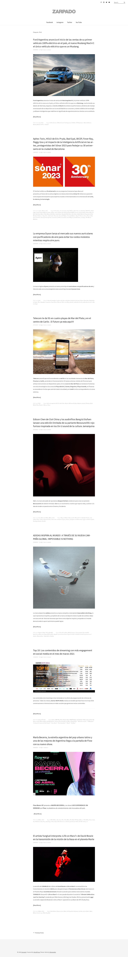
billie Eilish (53, 819)
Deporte (40, 632)
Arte (39, 517)
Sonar (85, 215)
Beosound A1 (71, 517)
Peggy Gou (45, 215)
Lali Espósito (79, 719)
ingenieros (48, 302)
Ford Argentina (67, 122)
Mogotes (79, 403)
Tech (42, 122)
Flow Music (66, 819)
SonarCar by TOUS (56, 217)
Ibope (61, 719)
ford (63, 122)
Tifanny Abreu (40, 636)
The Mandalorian (50, 721)
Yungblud (48, 913)
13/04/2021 (35, 657)
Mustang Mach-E (37, 124)
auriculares (67, 300)
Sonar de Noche (36, 217)
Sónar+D (43, 217)
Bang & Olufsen (64, 517)
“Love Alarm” (54, 723)
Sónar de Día (90, 215)
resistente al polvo (90, 519)
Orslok (78, 214)
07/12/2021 (35, 429)
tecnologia (83, 217)
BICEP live (88, 210)
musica (39, 210)
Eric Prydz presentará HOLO (68, 212)
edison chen (53, 519)
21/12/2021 (35, 325)
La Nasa (81, 911)
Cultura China (36, 519)
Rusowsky (56, 215)
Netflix (84, 719)
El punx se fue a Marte (61, 911)
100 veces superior (51, 403)
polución (71, 302)
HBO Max (57, 719)
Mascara (59, 302)
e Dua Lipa (58, 819)
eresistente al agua (61, 519)
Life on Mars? (86, 911)
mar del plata (74, 403)
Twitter (106, 2)
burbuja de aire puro (75, 300)
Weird (44, 913)
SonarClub (63, 217)
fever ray (77, 212)
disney (53, 719)
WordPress (37, 952)
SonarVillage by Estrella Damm (73, 217)
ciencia (56, 212)
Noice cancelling (65, 302)
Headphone (43, 302)
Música (43, 210)
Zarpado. (23, 952)
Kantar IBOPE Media (71, 719)
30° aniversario (63, 210)
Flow (39, 302)
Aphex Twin (75, 210)
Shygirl (77, 215)
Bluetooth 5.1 (78, 517)
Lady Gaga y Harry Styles (51, 821)
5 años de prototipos (51, 300)
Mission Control (36, 913)
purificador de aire (78, 302)
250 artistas (56, 210)
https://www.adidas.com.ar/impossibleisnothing (43, 634)
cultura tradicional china (45, 519)
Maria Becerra (60, 821)
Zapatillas (51, 632)
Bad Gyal (83, 210)
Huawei (66, 403)
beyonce (73, 632)
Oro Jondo (74, 214)
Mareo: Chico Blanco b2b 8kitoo (48, 214)
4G (56, 403)
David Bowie (53, 911)
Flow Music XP (73, 819)
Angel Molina (70, 210)
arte (80, 210)
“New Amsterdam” (62, 723)
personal (83, 403)
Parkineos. (39, 215)
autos (39, 122)
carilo (60, 403)
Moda (47, 517)
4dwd (62, 632)
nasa (41, 913)
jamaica (67, 519)
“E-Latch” (46, 124)
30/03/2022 (35, 243)
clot (91, 517)
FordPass (74, 122)
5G (58, 403)
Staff (41, 49)
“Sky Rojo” (73, 723)
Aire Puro (63, 300)
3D (60, 632)
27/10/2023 (35, 49)
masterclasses (58, 214)
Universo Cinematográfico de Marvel (63, 721)
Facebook (101, 2)
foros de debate (82, 212)
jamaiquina (72, 519)
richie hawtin (51, 215)
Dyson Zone (86, 300)
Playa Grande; (39, 405)
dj (44, 517)
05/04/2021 (35, 747)
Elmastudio (53, 952)
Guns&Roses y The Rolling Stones (84, 819)
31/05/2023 (35, 152)
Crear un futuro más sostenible (82, 632)
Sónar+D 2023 (48, 217)
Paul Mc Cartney (82, 821)
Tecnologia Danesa (37, 521)
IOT (69, 403)
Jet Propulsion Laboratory (72, 911)
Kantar (64, 719)
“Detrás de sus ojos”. (82, 721)
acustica (58, 300)
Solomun (81, 215)
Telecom (45, 405)
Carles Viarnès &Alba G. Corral (43, 212)
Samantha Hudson (63, 215)
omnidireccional (78, 519)
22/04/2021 (35, 542)
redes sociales (89, 719)
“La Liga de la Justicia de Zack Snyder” (42, 723)
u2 (87, 821)
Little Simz (38, 214)
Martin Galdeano (87, 122)
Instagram (103, 2)
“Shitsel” (68, 723)
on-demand (66, 821)
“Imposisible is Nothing (49, 636)
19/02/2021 (35, 842)
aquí (92, 897)
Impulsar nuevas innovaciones (60, 634)
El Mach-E (59, 122)
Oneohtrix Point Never (66, 214)
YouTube (109, 2)
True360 (44, 521)
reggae (84, 519)
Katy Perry (43, 821)
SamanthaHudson (71, 215)
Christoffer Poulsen (85, 517)
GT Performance (79, 122)
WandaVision (74, 721)
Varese (49, 405)
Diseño (42, 517)
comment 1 (45, 747)
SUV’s (42, 124)
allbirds (69, 632)
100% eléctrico (53, 122)
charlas (52, 212)
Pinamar (88, 403)
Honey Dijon (89, 212)
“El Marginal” (90, 721)
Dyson (81, 300)
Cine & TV (40, 719)
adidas (65, 632)
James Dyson (54, 302)
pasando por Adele (74, 821)
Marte (91, 911)
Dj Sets (59, 212)
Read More (37, 117)
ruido (93, 302)
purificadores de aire (87, 302)
